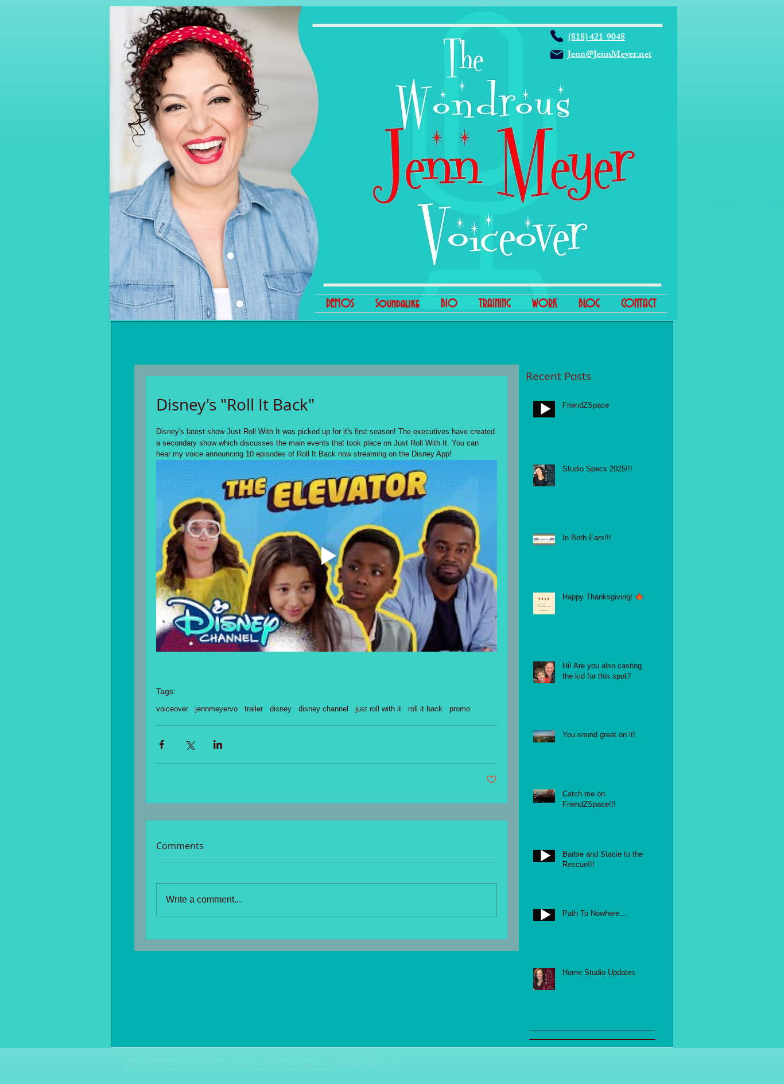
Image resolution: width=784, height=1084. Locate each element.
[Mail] (556, 54)
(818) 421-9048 (596, 38)
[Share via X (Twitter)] (189, 744)
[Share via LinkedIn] (217, 744)
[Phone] (557, 36)
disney (281, 708)
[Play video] (326, 556)
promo (459, 708)
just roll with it (378, 708)
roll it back (425, 708)
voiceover (172, 708)
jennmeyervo (216, 708)
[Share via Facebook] (161, 744)
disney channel (323, 708)
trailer (253, 708)
